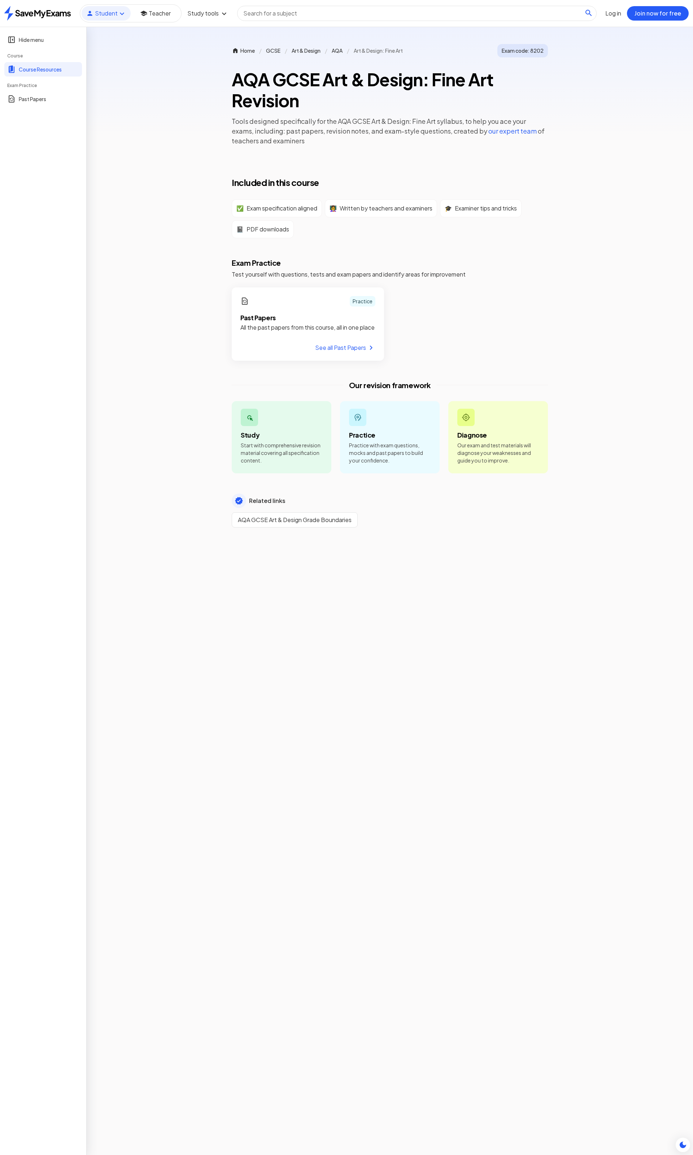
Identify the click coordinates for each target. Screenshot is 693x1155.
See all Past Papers (340, 347)
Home (247, 50)
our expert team (512, 131)
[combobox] (417, 13)
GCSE (273, 50)
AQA (337, 50)
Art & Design (306, 50)
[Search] (589, 13)
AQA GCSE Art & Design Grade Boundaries (295, 520)
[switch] (683, 1145)
